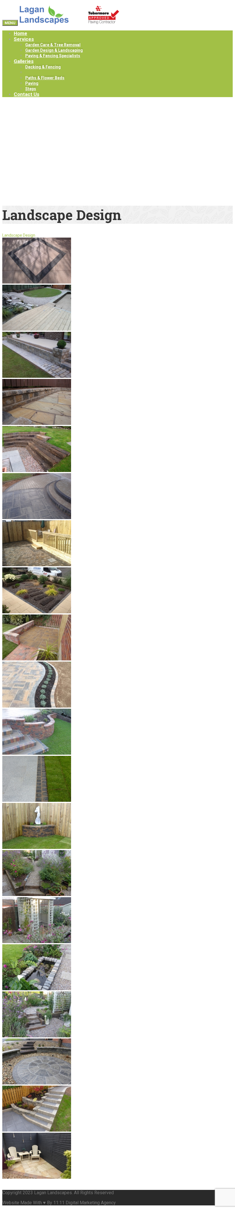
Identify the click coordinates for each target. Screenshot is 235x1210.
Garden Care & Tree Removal (53, 45)
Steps (30, 88)
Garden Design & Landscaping (54, 50)
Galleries (24, 61)
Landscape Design (42, 72)
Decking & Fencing (43, 67)
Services (24, 39)
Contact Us (26, 94)
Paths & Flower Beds (44, 78)
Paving (31, 83)
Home (20, 33)
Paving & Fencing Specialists (52, 55)
